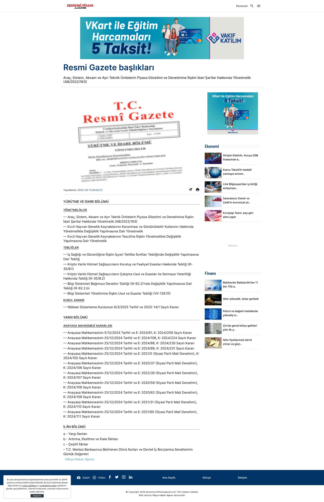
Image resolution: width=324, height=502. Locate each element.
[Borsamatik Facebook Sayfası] (110, 477)
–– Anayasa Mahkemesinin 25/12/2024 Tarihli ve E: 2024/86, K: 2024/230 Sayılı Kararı (129, 343)
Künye (207, 477)
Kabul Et (37, 495)
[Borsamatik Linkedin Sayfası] (130, 477)
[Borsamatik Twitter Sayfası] (117, 477)
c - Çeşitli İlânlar (75, 444)
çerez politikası (29, 485)
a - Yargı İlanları (75, 434)
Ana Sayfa (168, 477)
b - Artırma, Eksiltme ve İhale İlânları (90, 439)
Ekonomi (242, 6)
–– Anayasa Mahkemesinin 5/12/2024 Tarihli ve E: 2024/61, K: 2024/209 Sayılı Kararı (127, 333)
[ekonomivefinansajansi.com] (80, 6)
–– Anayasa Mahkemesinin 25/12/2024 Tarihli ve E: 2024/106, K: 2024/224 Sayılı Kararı (129, 338)
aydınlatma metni (48, 485)
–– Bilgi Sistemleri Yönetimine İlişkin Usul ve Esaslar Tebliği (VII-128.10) (117, 293)
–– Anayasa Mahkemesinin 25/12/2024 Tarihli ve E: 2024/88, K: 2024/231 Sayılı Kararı (128, 348)
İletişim (242, 477)
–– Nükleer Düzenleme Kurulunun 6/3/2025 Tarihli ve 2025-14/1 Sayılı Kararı (121, 307)
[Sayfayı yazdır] (198, 190)
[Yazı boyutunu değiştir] (191, 190)
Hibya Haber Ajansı (162, 495)
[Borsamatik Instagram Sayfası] (124, 477)
